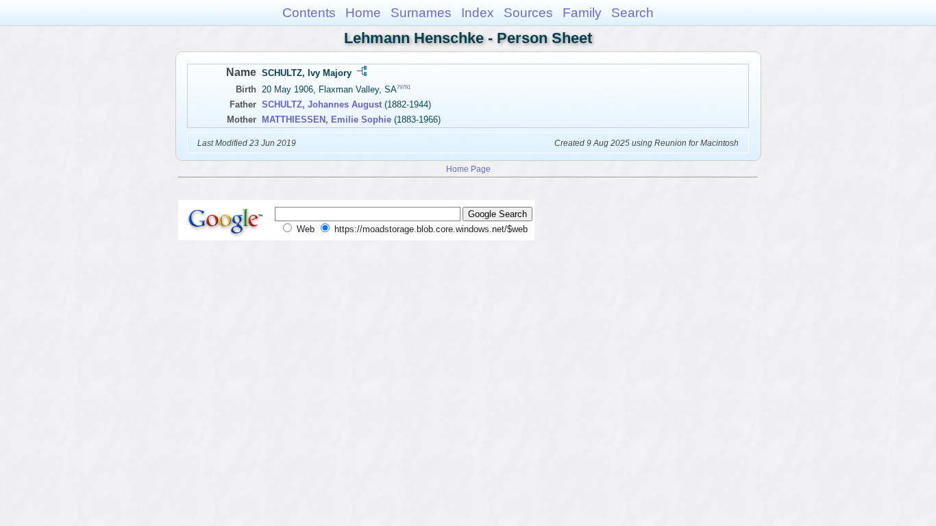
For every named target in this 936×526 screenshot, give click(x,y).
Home (363, 12)
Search (632, 12)
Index (477, 12)
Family (582, 12)
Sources (528, 12)
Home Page (468, 168)
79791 (403, 87)
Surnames (421, 12)
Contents (309, 12)
